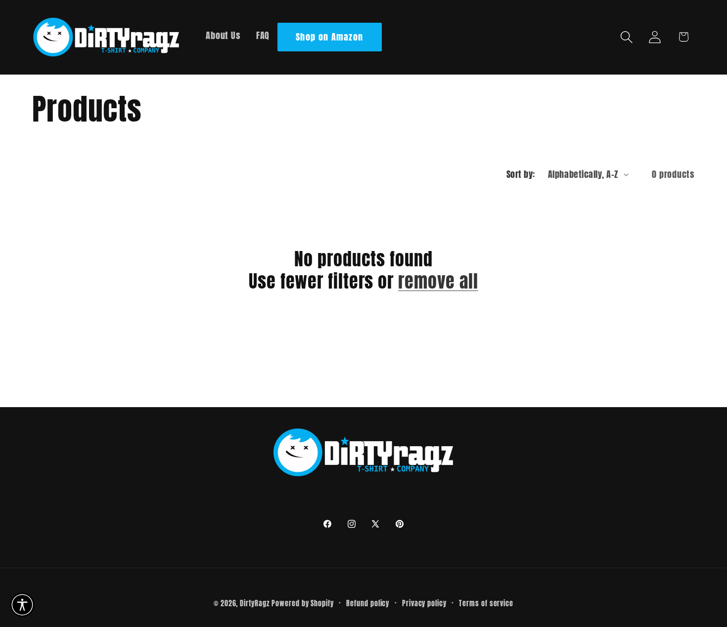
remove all (438, 281)
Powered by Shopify (302, 603)
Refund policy (367, 603)
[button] (627, 37)
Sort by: (520, 174)
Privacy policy (424, 603)
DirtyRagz (254, 603)
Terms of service (486, 603)
